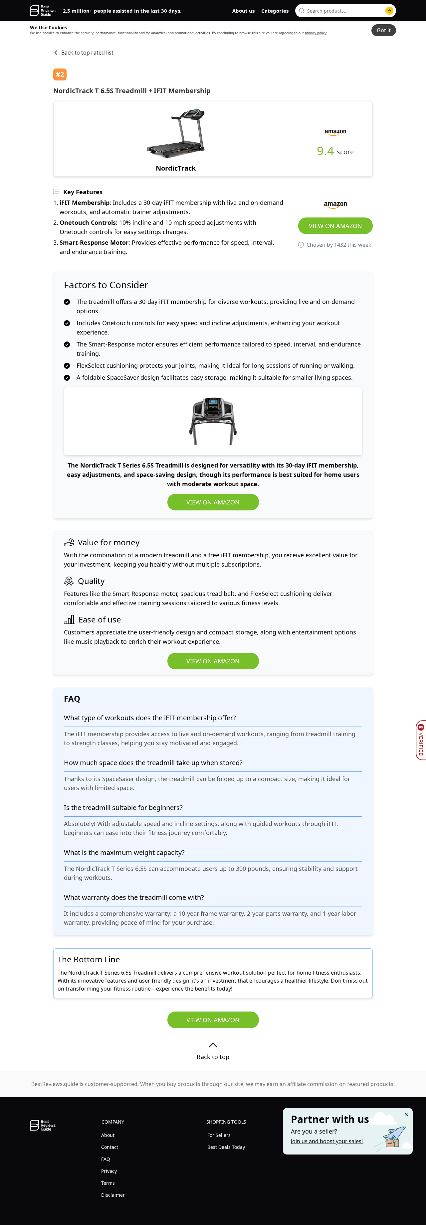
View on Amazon (335, 226)
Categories (275, 10)
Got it (384, 30)
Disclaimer (113, 1195)
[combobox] (346, 11)
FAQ (105, 1159)
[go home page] (43, 10)
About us (243, 10)
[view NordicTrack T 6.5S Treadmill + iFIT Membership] (176, 138)
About (107, 1135)
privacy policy (315, 33)
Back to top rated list (87, 52)
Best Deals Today (226, 1147)
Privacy (109, 1171)
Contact (109, 1147)
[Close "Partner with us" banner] (406, 1114)
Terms (108, 1183)
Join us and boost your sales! (327, 1141)
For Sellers (219, 1135)
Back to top (213, 1057)
